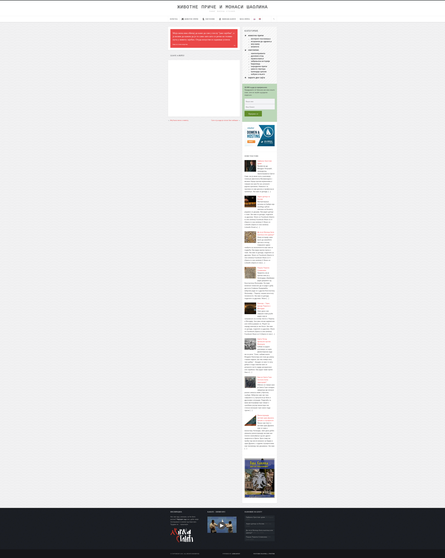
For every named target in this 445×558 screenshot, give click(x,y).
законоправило (258, 53)
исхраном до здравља (261, 41)
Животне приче (191, 19)
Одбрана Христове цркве (255, 517)
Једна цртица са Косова (255, 524)
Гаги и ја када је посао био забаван (224, 120)
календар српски (259, 72)
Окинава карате (229, 19)
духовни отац (257, 56)
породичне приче (259, 66)
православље (257, 59)
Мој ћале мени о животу (179, 120)
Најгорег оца (181, 519)
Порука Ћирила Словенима (256, 537)
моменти (255, 47)
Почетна (174, 19)
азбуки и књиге (258, 74)
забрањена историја (260, 61)
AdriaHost (236, 554)
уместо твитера (258, 69)
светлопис (210, 19)
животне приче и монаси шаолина (222, 7)
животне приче (256, 35)
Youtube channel (260, 554)
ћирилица (255, 64)
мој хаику (255, 44)
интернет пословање (261, 39)
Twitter (272, 554)
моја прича (245, 19)
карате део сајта (256, 77)
